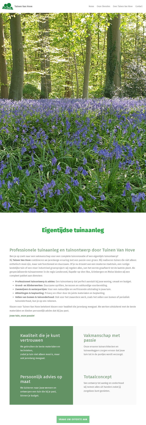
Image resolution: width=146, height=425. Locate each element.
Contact (138, 6)
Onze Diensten (103, 6)
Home (91, 6)
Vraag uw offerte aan (73, 419)
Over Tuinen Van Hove (123, 6)
